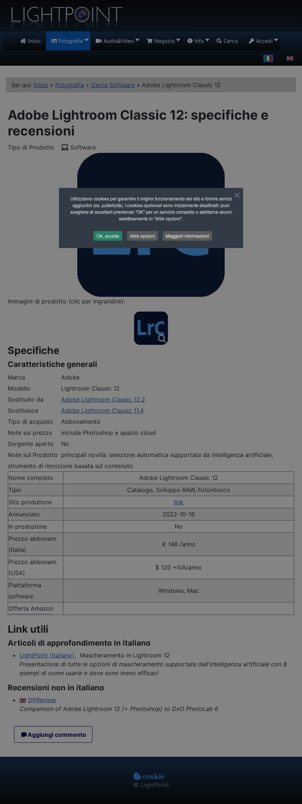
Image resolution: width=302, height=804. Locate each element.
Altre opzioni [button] (142, 236)
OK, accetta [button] (107, 236)
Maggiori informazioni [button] (187, 236)
